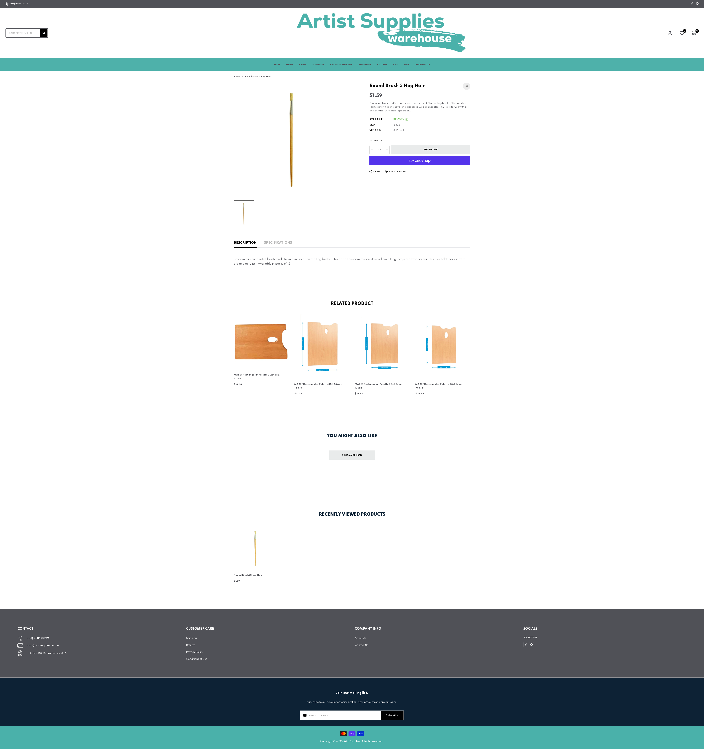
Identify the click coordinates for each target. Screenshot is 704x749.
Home (237, 77)
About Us (360, 638)
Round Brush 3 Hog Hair (248, 575)
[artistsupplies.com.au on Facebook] (692, 3)
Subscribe (392, 715)
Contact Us (361, 645)
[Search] (43, 33)
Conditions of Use (196, 659)
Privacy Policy (194, 652)
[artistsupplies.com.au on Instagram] (697, 3)
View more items (352, 455)
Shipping (191, 638)
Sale (406, 65)
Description (245, 242)
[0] (682, 34)
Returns (190, 645)
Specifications (278, 242)
